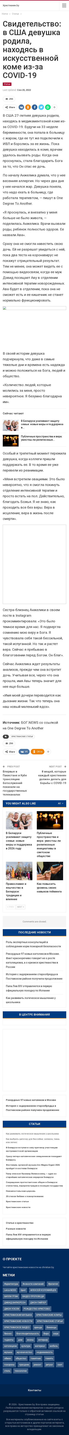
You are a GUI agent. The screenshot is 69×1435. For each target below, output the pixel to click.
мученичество (24, 1352)
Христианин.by (11, 5)
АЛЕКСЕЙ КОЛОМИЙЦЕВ (43, 1290)
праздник (24, 1364)
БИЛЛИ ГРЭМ (11, 1296)
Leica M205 (10, 1290)
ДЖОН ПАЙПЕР (38, 1302)
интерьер (43, 1340)
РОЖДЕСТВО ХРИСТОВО (37, 1309)
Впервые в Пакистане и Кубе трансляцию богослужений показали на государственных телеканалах (15, 783)
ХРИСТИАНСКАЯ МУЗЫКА (18, 1315)
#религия (53, 1284)
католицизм (10, 1346)
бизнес (8, 1333)
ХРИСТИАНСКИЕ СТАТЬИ (22, 737)
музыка (8, 1352)
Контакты (34, 1390)
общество (21, 1358)
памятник (36, 1358)
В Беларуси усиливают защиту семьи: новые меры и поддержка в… (42, 424)
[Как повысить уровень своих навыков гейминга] (50, 871)
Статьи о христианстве (19, 1223)
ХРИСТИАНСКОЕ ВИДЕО (17, 1327)
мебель (54, 1346)
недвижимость (44, 1352)
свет (59, 1364)
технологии (21, 1371)
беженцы (51, 1327)
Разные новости (16, 1228)
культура (25, 1346)
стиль (7, 1371)
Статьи (7, 84)
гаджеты (8, 1340)
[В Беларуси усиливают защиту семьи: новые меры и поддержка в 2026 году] (11, 425)
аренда (38, 1327)
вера (55, 1333)
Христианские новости (18, 1207)
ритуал (49, 1364)
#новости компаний (33, 1284)
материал (40, 1346)
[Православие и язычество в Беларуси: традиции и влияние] (19, 871)
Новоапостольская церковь (21, 1191)
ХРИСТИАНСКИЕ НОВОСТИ (18, 1321)
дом (20, 1340)
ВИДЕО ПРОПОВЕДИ (33, 1296)
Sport (23, 1290)
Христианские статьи (17, 1201)
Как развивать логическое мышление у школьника (32, 1134)
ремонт (37, 1364)
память (49, 1358)
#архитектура (11, 1284)
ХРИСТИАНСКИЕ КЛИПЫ (49, 1315)
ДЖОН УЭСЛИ (11, 1309)
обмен (7, 1358)
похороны (9, 1364)
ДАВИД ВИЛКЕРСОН (15, 1302)
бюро (46, 1333)
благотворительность (27, 1333)
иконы (30, 1340)
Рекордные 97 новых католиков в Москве (31, 1100)
